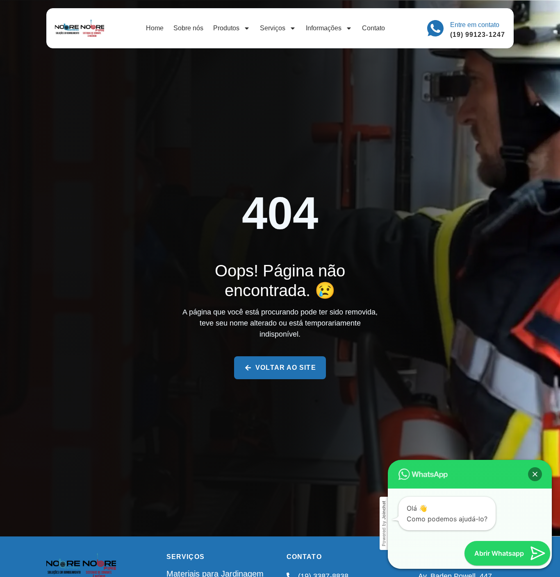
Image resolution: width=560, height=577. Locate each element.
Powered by (384, 523)
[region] (280, 557)
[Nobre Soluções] (79, 28)
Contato (373, 28)
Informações (323, 28)
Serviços (272, 28)
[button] (535, 474)
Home (155, 28)
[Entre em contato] (435, 28)
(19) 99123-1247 (477, 34)
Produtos (226, 28)
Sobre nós (188, 28)
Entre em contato (474, 24)
